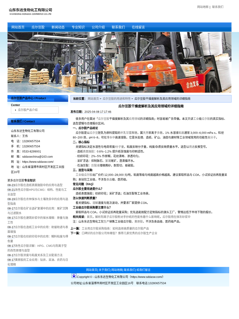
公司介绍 (98, 27)
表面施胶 (88, 151)
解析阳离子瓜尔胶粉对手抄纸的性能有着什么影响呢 (127, 217)
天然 (145, 133)
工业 (196, 119)
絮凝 (108, 161)
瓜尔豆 (94, 133)
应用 (131, 119)
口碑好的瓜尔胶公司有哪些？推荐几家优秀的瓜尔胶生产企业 (119, 233)
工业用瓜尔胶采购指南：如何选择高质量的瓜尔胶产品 (115, 228)
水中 (112, 137)
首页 (89, 217)
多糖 (159, 133)
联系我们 (217, 7)
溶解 (95, 203)
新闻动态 (58, 27)
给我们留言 (144, 270)
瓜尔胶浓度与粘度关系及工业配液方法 (39, 255)
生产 (106, 221)
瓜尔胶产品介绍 (28, 110)
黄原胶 (138, 221)
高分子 (211, 137)
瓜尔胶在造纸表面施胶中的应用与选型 (39, 185)
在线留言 (138, 27)
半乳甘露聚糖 (128, 133)
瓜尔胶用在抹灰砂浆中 (176, 217)
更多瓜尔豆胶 (15, 180)
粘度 (181, 133)
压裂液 (95, 165)
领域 (137, 119)
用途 (192, 147)
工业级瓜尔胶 (84, 175)
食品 (109, 179)
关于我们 (104, 270)
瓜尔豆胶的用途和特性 (117, 98)
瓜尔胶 (206, 119)
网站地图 (202, 7)
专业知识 (78, 27)
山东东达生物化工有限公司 (30, 11)
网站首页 (18, 27)
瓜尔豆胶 (38, 27)
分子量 (120, 147)
